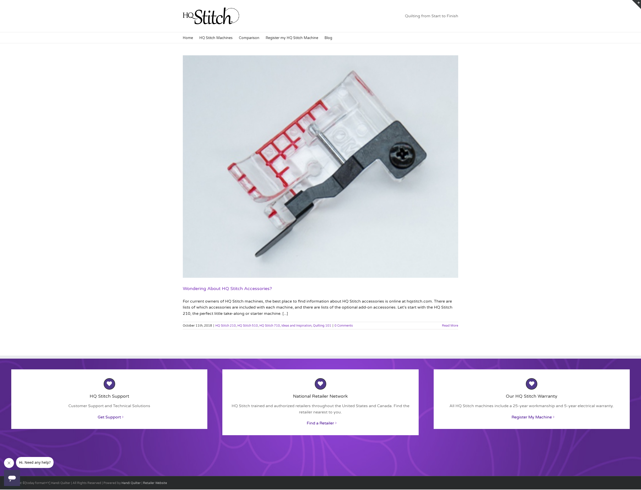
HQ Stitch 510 (247, 325)
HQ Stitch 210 (225, 325)
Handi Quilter (131, 483)
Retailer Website (155, 483)
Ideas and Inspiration (296, 325)
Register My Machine (532, 417)
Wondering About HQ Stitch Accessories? (227, 288)
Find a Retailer (320, 423)
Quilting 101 (322, 325)
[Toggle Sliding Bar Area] (636, 4)
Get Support (109, 417)
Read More (450, 325)
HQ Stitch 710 (269, 325)
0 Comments (344, 325)
